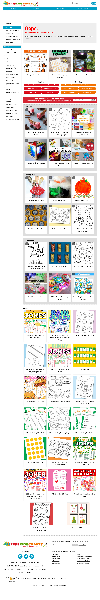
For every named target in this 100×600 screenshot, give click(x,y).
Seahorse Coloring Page (60, 229)
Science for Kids (87, 92)
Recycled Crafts (32, 85)
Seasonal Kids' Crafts (11, 113)
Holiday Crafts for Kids (12, 74)
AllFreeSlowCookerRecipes (84, 556)
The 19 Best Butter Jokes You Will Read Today (35, 337)
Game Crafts (9, 71)
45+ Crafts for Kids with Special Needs (83, 134)
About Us (14, 563)
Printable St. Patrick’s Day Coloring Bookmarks (59, 463)
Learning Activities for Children (12, 88)
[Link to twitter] (26, 556)
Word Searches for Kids (12, 30)
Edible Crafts (9, 33)
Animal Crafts (9, 42)
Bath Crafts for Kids (11, 53)
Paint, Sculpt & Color (11, 104)
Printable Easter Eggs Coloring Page (85, 337)
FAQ (38, 563)
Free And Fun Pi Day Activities (60, 401)
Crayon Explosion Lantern (36, 163)
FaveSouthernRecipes (83, 563)
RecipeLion (80, 554)
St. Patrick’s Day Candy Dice (84, 433)
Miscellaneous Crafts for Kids (12, 93)
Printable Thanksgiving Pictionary (59, 76)
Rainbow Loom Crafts (69, 92)
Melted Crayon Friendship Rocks (59, 298)
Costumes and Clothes (12, 56)
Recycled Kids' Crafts (11, 110)
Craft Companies (10, 59)
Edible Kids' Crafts (11, 68)
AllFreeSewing (56, 561)
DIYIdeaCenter (56, 563)
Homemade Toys (10, 80)
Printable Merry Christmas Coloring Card (41, 529)
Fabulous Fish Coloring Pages (83, 266)
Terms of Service (31, 569)
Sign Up (93, 99)
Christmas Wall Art (78, 528)
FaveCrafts (55, 554)
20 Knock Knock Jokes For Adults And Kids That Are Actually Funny (35, 496)
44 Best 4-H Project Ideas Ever (83, 163)
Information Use (67, 100)
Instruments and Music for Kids (13, 84)
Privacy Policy (59, 100)
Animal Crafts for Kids (12, 50)
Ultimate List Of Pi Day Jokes (35, 401)
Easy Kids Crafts (32, 88)
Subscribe (8, 23)
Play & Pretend (10, 107)
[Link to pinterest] (31, 556)
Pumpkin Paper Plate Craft (83, 200)
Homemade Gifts (10, 77)
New (24, 308)
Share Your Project (25, 572)
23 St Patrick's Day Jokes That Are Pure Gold (85, 463)
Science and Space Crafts (13, 39)
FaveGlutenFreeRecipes (83, 561)
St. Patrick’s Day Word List (35, 433)
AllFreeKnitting (56, 558)
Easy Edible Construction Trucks (36, 134)
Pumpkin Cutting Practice (35, 75)
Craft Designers (10, 62)
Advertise (22, 563)
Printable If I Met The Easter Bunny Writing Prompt (35, 371)
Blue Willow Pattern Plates (36, 229)
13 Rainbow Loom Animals (36, 297)
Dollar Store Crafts (87, 88)
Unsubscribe (43, 569)
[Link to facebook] (20, 556)
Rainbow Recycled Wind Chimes (84, 75)
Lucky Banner (84, 369)
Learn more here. (61, 578)
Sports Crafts (9, 116)
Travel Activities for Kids (12, 119)
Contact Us (31, 563)
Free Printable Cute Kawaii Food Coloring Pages (59, 134)
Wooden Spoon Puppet (36, 200)
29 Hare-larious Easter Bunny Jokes (59, 371)
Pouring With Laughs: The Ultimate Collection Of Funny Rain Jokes (60, 338)
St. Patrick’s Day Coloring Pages (59, 433)
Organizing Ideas (10, 97)
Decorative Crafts (10, 65)
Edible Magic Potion (59, 200)
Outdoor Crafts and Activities (11, 100)
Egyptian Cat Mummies (59, 266)
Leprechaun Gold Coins (35, 462)
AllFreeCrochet (56, 556)
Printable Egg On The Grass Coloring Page (84, 402)
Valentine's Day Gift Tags (60, 494)
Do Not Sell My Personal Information (19, 566)
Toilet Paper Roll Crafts (12, 36)
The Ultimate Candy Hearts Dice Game (84, 495)
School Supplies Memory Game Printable (83, 298)
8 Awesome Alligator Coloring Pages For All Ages (36, 267)
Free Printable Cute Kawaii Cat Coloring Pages (83, 230)
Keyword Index (39, 566)
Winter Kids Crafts (69, 85)
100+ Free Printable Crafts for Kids (60, 164)
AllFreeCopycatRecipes (83, 558)
